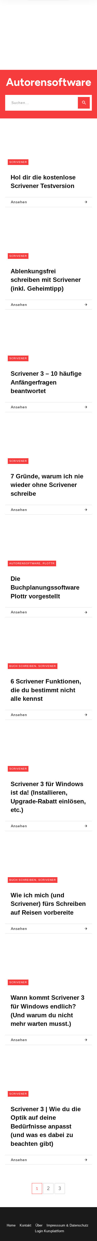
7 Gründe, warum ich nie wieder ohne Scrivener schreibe (47, 485)
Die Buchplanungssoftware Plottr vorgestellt (45, 587)
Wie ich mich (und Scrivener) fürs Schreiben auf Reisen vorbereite (48, 904)
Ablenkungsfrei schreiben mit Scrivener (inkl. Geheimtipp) (46, 280)
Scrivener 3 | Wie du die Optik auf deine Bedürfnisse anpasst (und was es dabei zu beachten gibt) (46, 1126)
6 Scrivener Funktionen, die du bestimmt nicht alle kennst (46, 690)
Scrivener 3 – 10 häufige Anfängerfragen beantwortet (46, 382)
